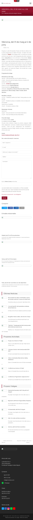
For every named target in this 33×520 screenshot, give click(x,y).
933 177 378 (7, 475)
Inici (3, 13)
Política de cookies (24, 517)
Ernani (9, 54)
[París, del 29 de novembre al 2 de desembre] (16, 272)
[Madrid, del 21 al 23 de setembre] (16, 225)
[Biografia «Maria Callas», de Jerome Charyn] (4, 318)
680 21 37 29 (7, 477)
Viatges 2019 (6, 47)
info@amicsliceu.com (9, 480)
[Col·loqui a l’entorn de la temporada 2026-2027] (4, 351)
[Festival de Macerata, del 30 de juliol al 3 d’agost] (4, 392)
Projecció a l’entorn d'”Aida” (15, 340)
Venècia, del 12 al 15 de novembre (16, 427)
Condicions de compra (24, 515)
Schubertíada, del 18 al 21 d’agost (16, 409)
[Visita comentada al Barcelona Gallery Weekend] (4, 359)
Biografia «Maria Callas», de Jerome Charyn (19, 316)
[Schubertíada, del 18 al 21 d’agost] (4, 411)
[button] (30, 3)
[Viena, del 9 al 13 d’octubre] (16, 249)
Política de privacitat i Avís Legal (12, 517)
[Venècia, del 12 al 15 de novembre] (4, 428)
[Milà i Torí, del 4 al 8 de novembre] (4, 420)
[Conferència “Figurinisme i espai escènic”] (4, 378)
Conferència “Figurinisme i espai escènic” (18, 376)
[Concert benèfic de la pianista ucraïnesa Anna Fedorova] (4, 308)
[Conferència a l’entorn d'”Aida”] (4, 370)
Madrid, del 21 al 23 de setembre (11, 235)
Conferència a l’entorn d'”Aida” (16, 368)
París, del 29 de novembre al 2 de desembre (14, 282)
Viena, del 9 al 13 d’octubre (9, 259)
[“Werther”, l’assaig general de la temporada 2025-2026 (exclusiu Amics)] (4, 327)
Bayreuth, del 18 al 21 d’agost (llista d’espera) (19, 400)
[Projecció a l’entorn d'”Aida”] (4, 342)
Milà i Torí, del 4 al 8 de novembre (16, 418)
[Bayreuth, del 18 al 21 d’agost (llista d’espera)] (4, 402)
